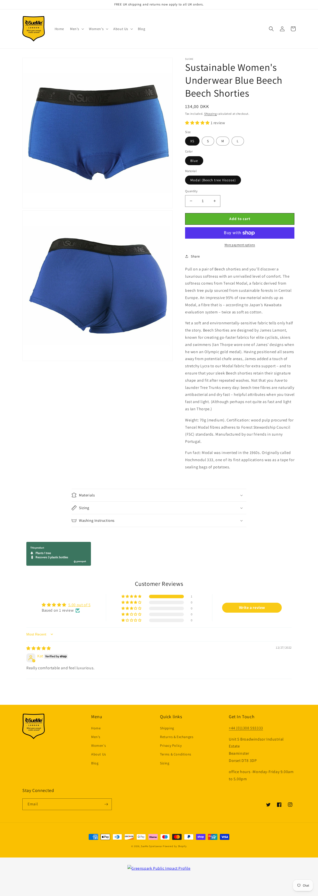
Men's (95, 737)
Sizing (164, 763)
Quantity (191, 191)
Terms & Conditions (175, 754)
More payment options (240, 245)
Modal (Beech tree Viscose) (213, 180)
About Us (98, 754)
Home (96, 728)
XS (192, 141)
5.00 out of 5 (79, 604)
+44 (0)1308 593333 (246, 728)
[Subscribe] (106, 804)
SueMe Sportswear (151, 846)
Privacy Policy (171, 745)
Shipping (210, 113)
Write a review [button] (252, 607)
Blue (194, 160)
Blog (94, 763)
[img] (38, 648)
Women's (98, 745)
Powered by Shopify (175, 846)
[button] (76, 29)
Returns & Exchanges (176, 737)
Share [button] (195, 256)
